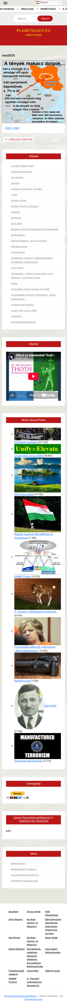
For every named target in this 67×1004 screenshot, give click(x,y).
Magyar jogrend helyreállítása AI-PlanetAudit (34, 229)
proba (14, 283)
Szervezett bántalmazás (23, 321)
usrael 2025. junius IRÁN (21, 139)
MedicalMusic (18, 234)
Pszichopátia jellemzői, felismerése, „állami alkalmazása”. (33, 296)
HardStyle (16, 217)
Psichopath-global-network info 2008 (30, 289)
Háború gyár (24, 8)
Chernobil (32, 970)
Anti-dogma (17, 177)
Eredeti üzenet (18, 200)
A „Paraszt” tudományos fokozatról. (35, 611)
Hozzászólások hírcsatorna (25, 874)
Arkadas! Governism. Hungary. (27, 188)
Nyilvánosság (18, 252)
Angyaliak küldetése (21, 171)
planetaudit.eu (33, 30)
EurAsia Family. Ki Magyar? (25, 206)
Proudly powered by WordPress (20, 996)
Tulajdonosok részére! (22, 304)
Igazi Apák (16, 223)
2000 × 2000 (12, 128)
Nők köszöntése (19, 246)
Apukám (15, 183)
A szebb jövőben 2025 (22, 165)
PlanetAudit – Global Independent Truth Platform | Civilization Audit (32, 275)
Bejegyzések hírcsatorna (23, 869)
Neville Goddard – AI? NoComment (29, 240)
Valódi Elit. (16, 316)
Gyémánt (15, 211)
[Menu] (5, 3)
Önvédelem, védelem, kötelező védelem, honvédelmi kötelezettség (32, 259)
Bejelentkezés (18, 863)
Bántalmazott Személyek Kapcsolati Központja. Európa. (53, 926)
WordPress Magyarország (24, 880)
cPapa (14, 194)
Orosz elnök (17, 267)
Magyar (43, 2)
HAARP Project (45, 8)
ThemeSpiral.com (33, 999)
